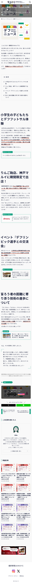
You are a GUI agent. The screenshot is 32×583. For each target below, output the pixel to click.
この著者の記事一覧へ (16, 451)
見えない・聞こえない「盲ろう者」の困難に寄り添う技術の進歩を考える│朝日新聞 (20, 335)
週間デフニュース (7, 12)
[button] (8, 405)
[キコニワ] (16, 2)
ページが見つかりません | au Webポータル (14, 155)
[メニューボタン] (2, 2)
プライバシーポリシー (13, 576)
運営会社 (22, 576)
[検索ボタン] (30, 2)
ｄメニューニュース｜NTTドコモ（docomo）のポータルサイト (20, 218)
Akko (15, 435)
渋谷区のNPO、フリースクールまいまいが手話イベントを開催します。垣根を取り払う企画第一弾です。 (20, 275)
